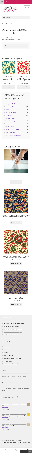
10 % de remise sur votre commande (13, 329)
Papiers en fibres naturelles (12, 129)
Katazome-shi (11, 118)
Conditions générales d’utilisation (12, 358)
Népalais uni (10, 126)
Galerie (7, 109)
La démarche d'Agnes (11, 112)
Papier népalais (9, 123)
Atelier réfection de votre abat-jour (13, 332)
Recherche (16, 450)
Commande (7, 347)
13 (30, 451)
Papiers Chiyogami (12, 121)
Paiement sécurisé (8, 355)
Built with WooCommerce (23, 442)
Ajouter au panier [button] (16, 182)
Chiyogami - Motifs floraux (12, 104)
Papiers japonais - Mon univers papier (16, 2)
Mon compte (5, 450)
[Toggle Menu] (2, 2)
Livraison (6, 352)
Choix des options (8, 87)
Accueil (5, 23)
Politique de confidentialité (11, 364)
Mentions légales (8, 361)
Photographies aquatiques (14, 135)
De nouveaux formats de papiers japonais (14, 323)
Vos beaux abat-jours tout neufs (12, 326)
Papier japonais (9, 115)
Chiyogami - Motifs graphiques (13, 106)
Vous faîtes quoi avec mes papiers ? (12, 334)
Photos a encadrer (10, 132)
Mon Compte (7, 349)
